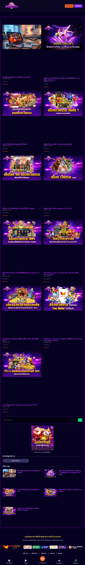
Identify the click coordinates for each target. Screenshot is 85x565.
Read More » (5, 84)
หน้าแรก (25, 553)
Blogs (60, 553)
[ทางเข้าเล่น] (42, 558)
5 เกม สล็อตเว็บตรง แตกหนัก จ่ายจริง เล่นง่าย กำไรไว (20, 405)
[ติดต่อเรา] (76, 561)
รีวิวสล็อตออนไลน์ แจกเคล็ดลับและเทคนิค (16, 77)
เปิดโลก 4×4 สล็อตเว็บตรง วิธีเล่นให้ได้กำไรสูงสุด (18, 208)
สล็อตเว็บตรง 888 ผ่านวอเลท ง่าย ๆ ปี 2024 (58, 208)
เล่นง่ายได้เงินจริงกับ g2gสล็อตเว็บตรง (14, 144)
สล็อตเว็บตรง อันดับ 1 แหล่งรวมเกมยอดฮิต (58, 144)
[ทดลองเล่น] (9, 561)
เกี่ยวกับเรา (35, 553)
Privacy (52, 553)
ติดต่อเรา (44, 553)
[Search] (80, 420)
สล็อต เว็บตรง (16, 460)
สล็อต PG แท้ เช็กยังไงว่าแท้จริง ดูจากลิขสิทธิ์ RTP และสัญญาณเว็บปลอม (70, 472)
